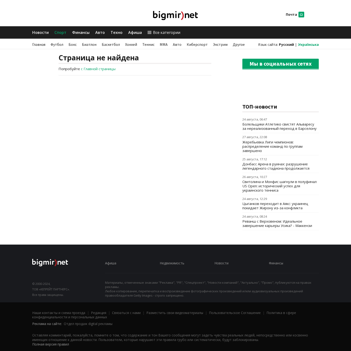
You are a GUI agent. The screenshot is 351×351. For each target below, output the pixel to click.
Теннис (148, 44)
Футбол (57, 44)
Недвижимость (172, 263)
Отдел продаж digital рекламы (88, 323)
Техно (116, 32)
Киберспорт (197, 44)
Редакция (98, 312)
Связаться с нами (126, 312)
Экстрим (220, 44)
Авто (100, 32)
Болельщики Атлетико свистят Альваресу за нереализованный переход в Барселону (279, 126)
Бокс (73, 44)
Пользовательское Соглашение (235, 312)
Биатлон (89, 44)
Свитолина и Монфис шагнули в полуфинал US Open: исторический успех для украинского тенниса (279, 186)
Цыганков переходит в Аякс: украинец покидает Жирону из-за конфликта (275, 205)
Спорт (60, 32)
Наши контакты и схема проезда (58, 312)
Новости (40, 32)
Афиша (135, 32)
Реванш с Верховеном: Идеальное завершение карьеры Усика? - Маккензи (277, 223)
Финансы (81, 32)
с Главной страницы (98, 68)
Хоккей (131, 44)
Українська (308, 44)
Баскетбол (111, 44)
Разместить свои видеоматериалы (174, 312)
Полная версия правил (50, 344)
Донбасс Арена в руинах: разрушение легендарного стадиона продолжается (275, 166)
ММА (164, 44)
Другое (239, 44)
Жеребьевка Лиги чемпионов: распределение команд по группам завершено (272, 146)
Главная (38, 44)
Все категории (166, 32)
